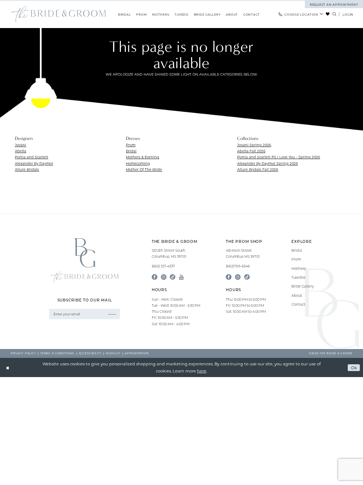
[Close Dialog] (7, 367)
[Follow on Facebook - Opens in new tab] (228, 277)
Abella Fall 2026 (251, 151)
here (201, 371)
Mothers (298, 268)
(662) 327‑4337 (163, 266)
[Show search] (334, 14)
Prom (130, 145)
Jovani (20, 145)
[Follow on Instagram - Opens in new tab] (238, 277)
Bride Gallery (302, 286)
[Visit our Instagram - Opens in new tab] (164, 277)
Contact (298, 304)
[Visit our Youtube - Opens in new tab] (181, 277)
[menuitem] (301, 14)
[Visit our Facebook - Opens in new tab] (154, 277)
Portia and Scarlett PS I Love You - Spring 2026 (278, 157)
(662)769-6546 (238, 266)
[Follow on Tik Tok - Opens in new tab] (247, 277)
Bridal (131, 151)
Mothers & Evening (142, 157)
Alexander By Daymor (34, 163)
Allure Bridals (27, 169)
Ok (354, 367)
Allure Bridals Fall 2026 (257, 169)
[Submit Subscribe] (112, 314)
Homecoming (138, 163)
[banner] (58, 14)
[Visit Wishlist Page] (328, 14)
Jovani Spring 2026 (254, 145)
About (296, 295)
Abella (20, 151)
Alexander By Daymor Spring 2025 (267, 163)
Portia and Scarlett (31, 157)
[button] (348, 14)
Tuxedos (298, 277)
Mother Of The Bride (144, 169)
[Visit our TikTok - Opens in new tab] (172, 277)
